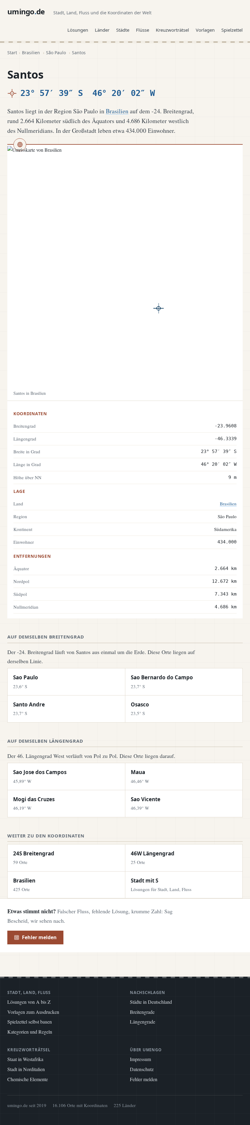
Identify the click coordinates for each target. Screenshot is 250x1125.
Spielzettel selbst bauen (29, 1021)
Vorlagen (205, 30)
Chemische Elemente (27, 1079)
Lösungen (77, 30)
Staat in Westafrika (25, 1059)
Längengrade (142, 1021)
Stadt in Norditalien (26, 1069)
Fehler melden (39, 937)
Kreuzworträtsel (172, 30)
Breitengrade (142, 1012)
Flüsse (142, 30)
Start (12, 52)
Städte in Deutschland (151, 1002)
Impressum (140, 1059)
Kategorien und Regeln (29, 1031)
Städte (122, 30)
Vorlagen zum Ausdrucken (33, 1012)
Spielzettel (232, 30)
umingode (26, 11)
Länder (102, 30)
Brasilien (31, 52)
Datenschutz (142, 1069)
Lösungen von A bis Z (29, 1002)
